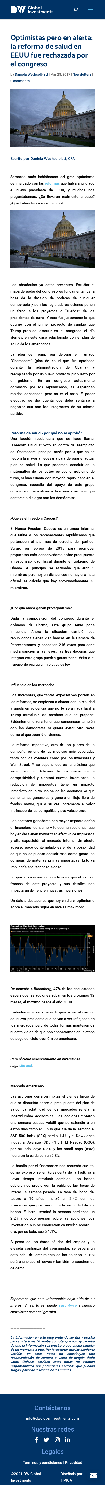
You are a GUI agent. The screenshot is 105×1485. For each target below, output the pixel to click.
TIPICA (66, 1480)
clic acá (25, 1065)
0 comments (20, 81)
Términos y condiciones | (43, 1462)
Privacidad (73, 1462)
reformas (52, 183)
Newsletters (82, 74)
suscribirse (68, 1305)
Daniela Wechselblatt (31, 74)
